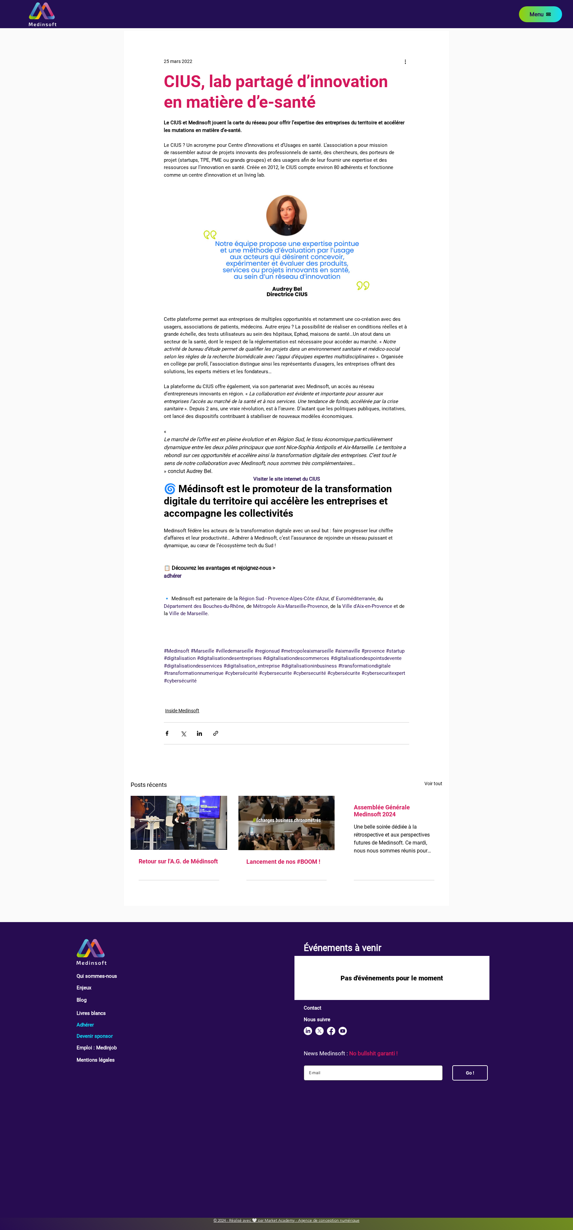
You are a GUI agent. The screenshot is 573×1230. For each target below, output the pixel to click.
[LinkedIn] (308, 1031)
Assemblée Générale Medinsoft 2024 (382, 811)
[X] (319, 1031)
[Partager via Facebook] (167, 733)
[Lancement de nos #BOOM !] (286, 823)
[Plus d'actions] (405, 61)
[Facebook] (331, 1031)
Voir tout (433, 783)
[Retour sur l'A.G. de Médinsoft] (179, 823)
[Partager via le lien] (216, 733)
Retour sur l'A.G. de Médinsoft (178, 861)
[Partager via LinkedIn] (199, 733)
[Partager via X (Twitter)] (183, 733)
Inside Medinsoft (182, 710)
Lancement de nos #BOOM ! (283, 861)
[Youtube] (343, 1031)
